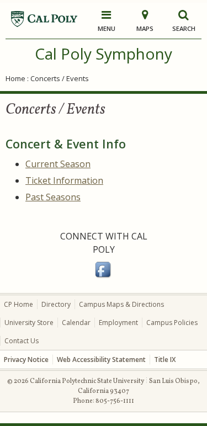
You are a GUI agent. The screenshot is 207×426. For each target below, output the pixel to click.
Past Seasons (53, 197)
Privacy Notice (26, 359)
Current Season (58, 164)
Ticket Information (64, 180)
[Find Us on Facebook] (103, 276)
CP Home (18, 304)
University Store (29, 322)
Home (15, 78)
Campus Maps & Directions (121, 304)
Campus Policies (172, 322)
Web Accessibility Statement (101, 359)
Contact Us (21, 340)
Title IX (165, 359)
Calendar (76, 322)
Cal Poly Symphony (103, 53)
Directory (56, 304)
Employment (118, 322)
